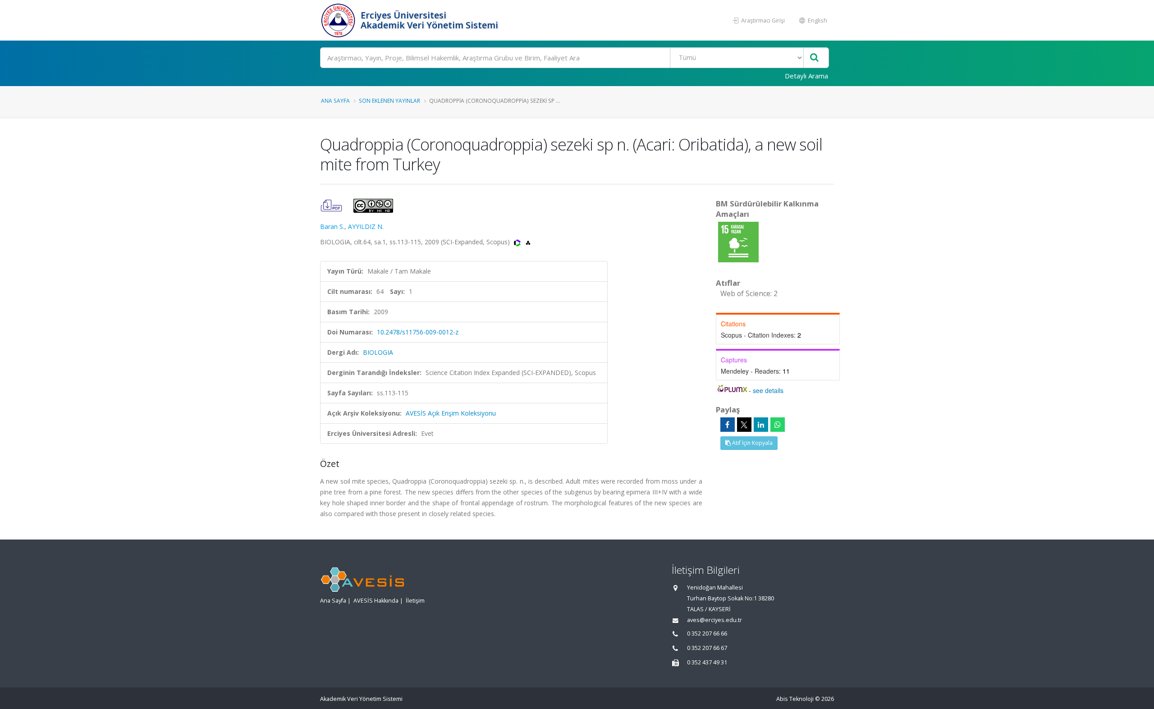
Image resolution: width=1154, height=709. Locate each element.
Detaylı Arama (806, 75)
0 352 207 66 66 (707, 633)
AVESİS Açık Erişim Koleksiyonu (451, 413)
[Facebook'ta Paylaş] (727, 424)
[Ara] (814, 58)
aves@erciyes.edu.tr (714, 620)
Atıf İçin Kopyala (752, 443)
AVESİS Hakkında (375, 600)
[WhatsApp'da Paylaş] (777, 424)
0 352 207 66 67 (707, 648)
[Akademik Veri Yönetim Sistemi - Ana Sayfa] (339, 20)
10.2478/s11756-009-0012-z (417, 332)
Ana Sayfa (335, 100)
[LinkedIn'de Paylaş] (761, 424)
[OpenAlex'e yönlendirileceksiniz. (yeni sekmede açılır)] (528, 242)
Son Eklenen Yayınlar (389, 100)
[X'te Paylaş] (744, 424)
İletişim (415, 600)
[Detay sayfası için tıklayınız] (738, 241)
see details (768, 390)
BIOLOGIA (378, 352)
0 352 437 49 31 (707, 662)
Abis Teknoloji (795, 699)
